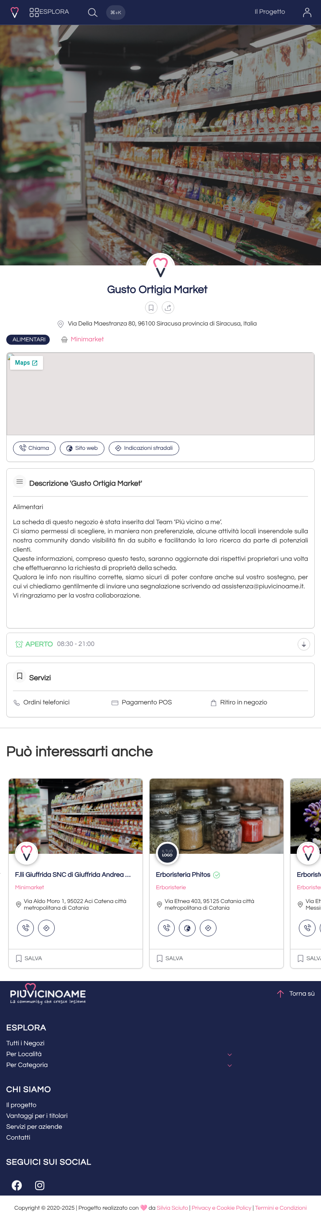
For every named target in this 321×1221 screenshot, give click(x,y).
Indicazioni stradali (148, 448)
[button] (151, 307)
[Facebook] (16, 1185)
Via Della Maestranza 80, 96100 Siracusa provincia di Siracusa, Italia (162, 324)
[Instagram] (39, 1185)
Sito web (86, 448)
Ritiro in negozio (244, 702)
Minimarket (87, 339)
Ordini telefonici (46, 702)
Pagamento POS (147, 702)
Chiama (38, 448)
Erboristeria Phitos (183, 875)
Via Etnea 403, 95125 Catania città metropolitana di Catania (209, 904)
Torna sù (302, 994)
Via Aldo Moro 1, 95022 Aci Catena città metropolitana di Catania (75, 904)
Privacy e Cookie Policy (221, 1208)
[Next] (320, 873)
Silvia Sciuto (172, 1208)
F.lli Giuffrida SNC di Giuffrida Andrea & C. (76, 875)
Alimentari (29, 340)
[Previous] (0, 873)
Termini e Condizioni (281, 1208)
